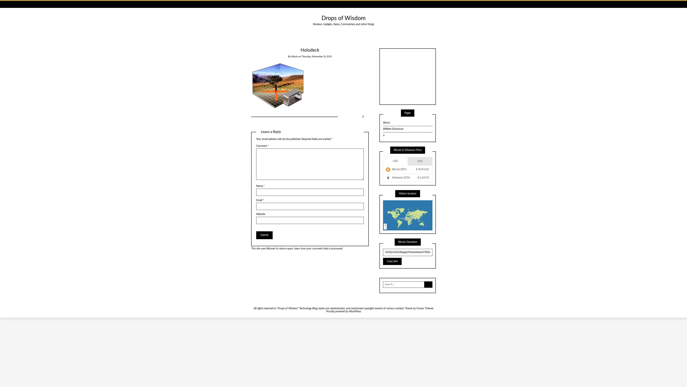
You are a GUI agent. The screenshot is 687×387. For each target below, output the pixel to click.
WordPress (355, 311)
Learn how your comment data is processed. (318, 248)
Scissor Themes (424, 308)
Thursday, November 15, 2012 (316, 57)
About (386, 122)
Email (260, 200)
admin (294, 57)
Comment (262, 146)
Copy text (392, 261)
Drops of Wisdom (343, 18)
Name (260, 186)
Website (260, 214)
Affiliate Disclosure (393, 129)
